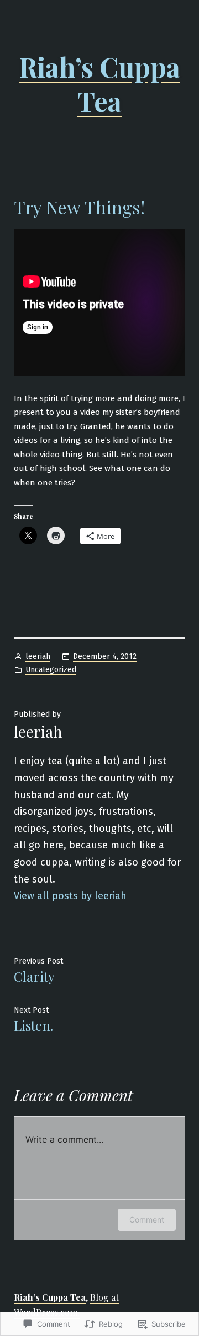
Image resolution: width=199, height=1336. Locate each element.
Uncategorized (50, 669)
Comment (146, 1219)
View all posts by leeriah (70, 896)
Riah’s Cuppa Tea (99, 83)
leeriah (37, 656)
